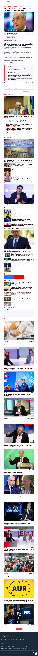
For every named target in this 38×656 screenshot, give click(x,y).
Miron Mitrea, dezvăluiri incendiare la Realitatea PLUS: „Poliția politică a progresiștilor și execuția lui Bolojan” (17, 524)
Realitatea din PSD (30, 392)
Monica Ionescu (13, 33)
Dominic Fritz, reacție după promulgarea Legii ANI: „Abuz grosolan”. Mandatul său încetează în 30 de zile (22, 265)
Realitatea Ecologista (4, 646)
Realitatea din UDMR (17, 646)
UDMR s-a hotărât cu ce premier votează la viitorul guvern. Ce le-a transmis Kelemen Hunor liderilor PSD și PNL (18, 472)
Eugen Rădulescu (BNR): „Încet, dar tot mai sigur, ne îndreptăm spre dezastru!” (21, 283)
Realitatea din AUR (33, 645)
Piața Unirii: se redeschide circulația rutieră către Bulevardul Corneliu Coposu (20, 303)
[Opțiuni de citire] (36, 654)
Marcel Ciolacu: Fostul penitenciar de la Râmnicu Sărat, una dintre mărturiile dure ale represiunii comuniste (18, 121)
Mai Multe (19, 628)
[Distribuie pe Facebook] (28, 34)
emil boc (6, 87)
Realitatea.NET (3, 645)
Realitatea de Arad (17, 648)
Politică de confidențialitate (14, 639)
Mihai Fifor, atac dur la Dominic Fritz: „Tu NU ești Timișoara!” (17, 251)
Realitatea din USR (20, 645)
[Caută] (30, 2)
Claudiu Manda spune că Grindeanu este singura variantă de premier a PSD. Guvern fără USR (18, 69)
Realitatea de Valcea (23, 648)
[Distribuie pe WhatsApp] (30, 34)
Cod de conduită (22, 639)
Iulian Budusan (31, 469)
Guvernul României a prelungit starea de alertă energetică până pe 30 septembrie (20, 179)
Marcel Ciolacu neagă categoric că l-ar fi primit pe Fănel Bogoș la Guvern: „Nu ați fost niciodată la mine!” (22, 255)
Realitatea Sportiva (9, 645)
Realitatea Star (15, 645)
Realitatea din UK (11, 648)
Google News (26, 91)
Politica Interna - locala (10, 122)
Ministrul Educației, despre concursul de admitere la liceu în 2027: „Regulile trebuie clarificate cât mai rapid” (18, 343)
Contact (2, 639)
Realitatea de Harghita (4, 648)
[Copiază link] (26, 34)
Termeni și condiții (7, 639)
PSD (17, 87)
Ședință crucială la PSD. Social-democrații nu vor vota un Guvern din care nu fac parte (20, 72)
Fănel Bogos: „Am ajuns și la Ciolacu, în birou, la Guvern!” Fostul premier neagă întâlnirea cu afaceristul (17, 446)
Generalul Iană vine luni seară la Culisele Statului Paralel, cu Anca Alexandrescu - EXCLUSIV (22, 225)
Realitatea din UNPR (27, 645)
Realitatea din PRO (24, 646)
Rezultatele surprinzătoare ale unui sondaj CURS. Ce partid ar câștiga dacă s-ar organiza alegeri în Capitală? (22, 260)
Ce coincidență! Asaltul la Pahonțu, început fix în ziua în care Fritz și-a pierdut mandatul (22, 165)
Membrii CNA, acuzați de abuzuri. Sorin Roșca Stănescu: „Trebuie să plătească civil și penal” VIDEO (21, 174)
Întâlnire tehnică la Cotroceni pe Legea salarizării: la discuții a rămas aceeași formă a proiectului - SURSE (19, 125)
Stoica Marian (31, 341)
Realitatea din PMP (11, 646)
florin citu (11, 87)
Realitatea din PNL (30, 646)
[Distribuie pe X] (33, 34)
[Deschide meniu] (33, 2)
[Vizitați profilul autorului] (5, 34)
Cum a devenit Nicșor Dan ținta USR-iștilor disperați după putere (18, 626)
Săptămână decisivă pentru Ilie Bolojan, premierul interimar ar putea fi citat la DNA (20, 79)
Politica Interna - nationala (10, 6)
